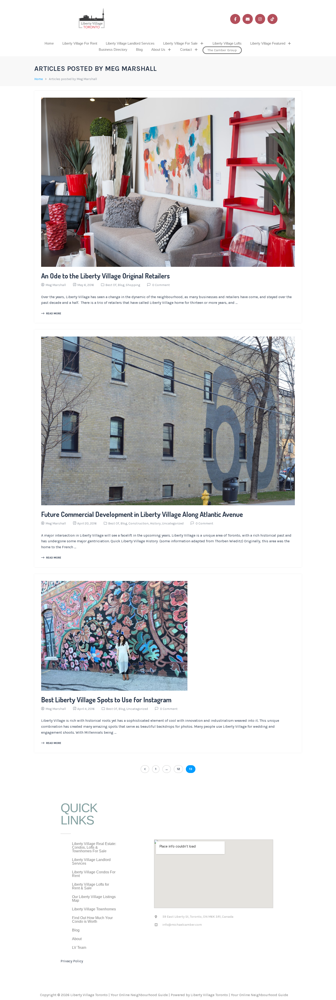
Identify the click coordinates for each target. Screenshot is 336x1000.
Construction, (139, 523)
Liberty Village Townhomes (94, 909)
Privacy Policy (72, 961)
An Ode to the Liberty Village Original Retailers (105, 275)
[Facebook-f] (235, 19)
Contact (186, 49)
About (77, 939)
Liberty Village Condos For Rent (93, 874)
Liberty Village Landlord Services (130, 43)
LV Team (79, 947)
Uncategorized (173, 523)
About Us (158, 49)
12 (178, 769)
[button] (183, 43)
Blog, (122, 285)
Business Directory (113, 49)
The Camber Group (222, 50)
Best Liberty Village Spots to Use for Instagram (106, 699)
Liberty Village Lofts (227, 43)
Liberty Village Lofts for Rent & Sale (90, 886)
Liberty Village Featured (267, 43)
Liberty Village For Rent (79, 43)
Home (49, 43)
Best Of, (111, 285)
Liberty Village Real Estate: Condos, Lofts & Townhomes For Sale (94, 847)
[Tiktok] (272, 19)
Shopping (133, 285)
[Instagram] (260, 19)
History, (156, 523)
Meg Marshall (55, 285)
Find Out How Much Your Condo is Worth (92, 919)
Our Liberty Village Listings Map (94, 898)
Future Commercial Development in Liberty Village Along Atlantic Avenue (142, 514)
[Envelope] (248, 19)
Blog (139, 49)
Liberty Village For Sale (180, 43)
